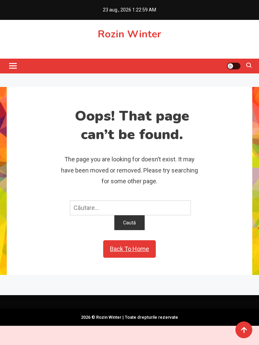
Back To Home (129, 248)
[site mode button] (233, 66)
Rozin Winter (129, 34)
